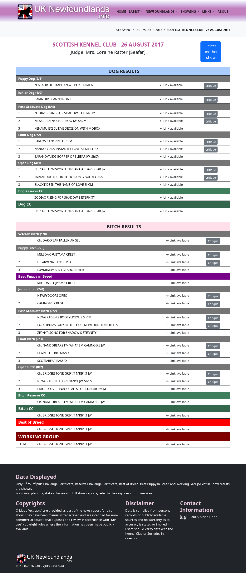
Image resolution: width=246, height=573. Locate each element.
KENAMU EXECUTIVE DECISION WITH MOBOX (67, 128)
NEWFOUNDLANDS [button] (160, 11)
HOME (121, 11)
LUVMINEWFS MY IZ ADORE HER (60, 270)
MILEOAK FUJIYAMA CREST (56, 254)
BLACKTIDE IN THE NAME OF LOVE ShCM (63, 184)
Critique (210, 85)
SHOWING (189, 11)
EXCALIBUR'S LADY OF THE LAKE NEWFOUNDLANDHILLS (77, 325)
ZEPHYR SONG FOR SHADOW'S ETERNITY (66, 333)
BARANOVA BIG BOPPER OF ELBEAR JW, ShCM (67, 156)
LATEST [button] (134, 11)
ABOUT (223, 11)
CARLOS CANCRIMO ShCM (53, 141)
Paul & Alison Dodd (203, 517)
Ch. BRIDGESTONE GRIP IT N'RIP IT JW (64, 373)
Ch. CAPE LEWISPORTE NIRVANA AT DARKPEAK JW (70, 169)
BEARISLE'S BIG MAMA (53, 353)
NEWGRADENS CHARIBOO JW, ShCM (60, 121)
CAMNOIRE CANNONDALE (53, 99)
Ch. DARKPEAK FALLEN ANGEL (58, 240)
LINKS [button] (207, 11)
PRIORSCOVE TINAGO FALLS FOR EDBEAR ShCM (71, 389)
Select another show (211, 51)
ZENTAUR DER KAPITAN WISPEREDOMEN (63, 85)
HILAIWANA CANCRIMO (54, 262)
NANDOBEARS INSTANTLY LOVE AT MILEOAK (66, 149)
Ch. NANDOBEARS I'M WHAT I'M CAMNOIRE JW (71, 345)
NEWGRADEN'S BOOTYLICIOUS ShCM (64, 317)
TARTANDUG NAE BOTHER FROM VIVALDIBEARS (68, 177)
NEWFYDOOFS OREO (52, 295)
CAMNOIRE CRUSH (50, 303)
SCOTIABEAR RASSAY (52, 361)
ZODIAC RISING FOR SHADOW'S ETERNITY (64, 113)
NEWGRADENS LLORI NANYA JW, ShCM (65, 381)
